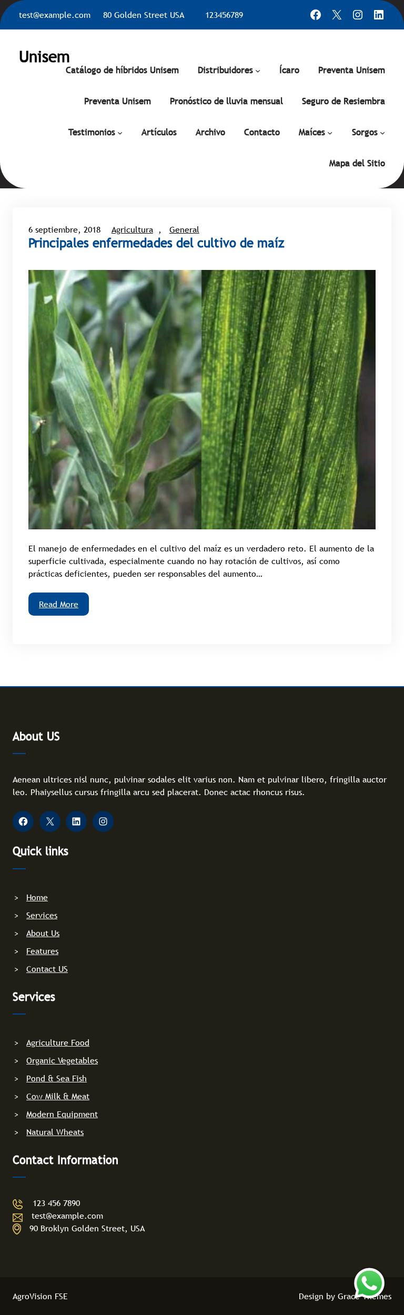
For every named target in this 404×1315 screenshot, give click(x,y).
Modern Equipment (62, 1114)
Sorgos (365, 132)
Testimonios (91, 132)
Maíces (312, 132)
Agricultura (132, 229)
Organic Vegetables (62, 1060)
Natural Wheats (55, 1132)
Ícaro (289, 70)
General (184, 229)
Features (42, 951)
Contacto (262, 132)
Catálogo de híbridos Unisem (122, 70)
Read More (58, 604)
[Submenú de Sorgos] (382, 132)
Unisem (44, 56)
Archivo (210, 132)
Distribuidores (225, 70)
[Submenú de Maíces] (329, 132)
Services (41, 915)
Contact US (47, 969)
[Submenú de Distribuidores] (257, 70)
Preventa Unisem (351, 70)
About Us (42, 933)
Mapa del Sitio (357, 163)
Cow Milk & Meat (57, 1096)
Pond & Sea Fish (56, 1078)
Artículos (159, 132)
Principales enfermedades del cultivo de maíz (156, 243)
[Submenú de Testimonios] (120, 132)
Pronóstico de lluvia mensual (226, 101)
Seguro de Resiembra (343, 101)
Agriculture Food (57, 1042)
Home (37, 897)
